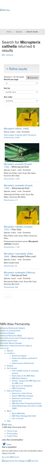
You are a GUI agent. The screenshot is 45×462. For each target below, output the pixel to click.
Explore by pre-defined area (23, 363)
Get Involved (12, 368)
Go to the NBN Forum (10, 457)
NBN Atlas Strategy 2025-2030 (24, 416)
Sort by (7, 88)
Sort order (8, 97)
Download (33, 77)
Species (19, 31)
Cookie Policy (12, 436)
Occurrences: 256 (11, 287)
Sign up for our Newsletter (22, 385)
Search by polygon (19, 355)
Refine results (17, 69)
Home (9, 31)
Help (8, 421)
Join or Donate (18, 418)
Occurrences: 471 (11, 200)
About (9, 411)
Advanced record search (21, 398)
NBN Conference (18, 388)
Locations (10, 353)
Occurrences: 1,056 (12, 178)
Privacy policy (12, 433)
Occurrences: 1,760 (12, 247)
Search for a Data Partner (22, 393)
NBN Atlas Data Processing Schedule (26, 403)
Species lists (17, 401)
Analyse (10, 365)
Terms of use (12, 431)
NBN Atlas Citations (19, 378)
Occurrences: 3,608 (12, 137)
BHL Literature (7, 55)
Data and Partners (14, 390)
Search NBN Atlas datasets (22, 395)
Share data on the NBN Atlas (23, 375)
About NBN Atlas (18, 413)
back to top (4, 348)
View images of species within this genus (20, 135)
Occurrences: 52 (10, 266)
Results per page (11, 79)
